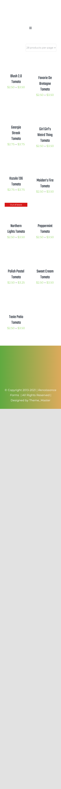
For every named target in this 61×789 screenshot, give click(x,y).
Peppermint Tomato (45, 229)
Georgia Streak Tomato (16, 133)
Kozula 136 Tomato (16, 181)
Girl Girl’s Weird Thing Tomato (45, 135)
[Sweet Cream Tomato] (45, 251)
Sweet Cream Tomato (45, 274)
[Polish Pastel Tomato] (16, 251)
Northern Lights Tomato (16, 229)
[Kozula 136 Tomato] (16, 160)
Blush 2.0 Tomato (16, 79)
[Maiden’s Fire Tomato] (45, 160)
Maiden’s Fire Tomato (45, 183)
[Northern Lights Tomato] (16, 205)
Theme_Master (39, 400)
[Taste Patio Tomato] (16, 296)
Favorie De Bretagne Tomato (45, 84)
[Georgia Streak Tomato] (16, 108)
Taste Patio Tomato (16, 320)
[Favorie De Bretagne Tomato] (45, 57)
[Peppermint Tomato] (45, 205)
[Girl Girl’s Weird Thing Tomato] (45, 108)
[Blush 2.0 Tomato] (16, 57)
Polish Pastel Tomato (16, 274)
